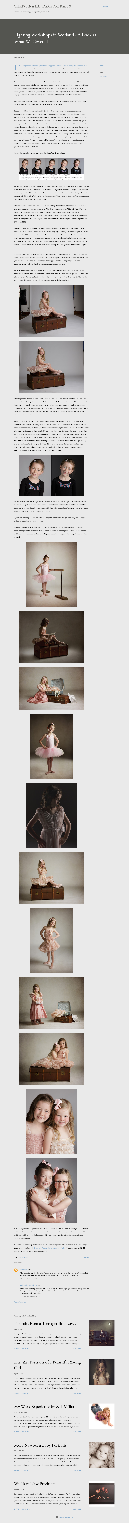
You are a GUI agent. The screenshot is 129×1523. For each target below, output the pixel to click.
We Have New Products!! (35, 1483)
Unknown (23, 1269)
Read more (77, 1349)
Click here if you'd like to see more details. (49, 1248)
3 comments (25, 1509)
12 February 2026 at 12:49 (30, 1296)
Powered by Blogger (66, 1517)
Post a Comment (20, 1302)
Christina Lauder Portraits (42, 6)
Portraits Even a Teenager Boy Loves (45, 1323)
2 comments (25, 1393)
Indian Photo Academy (28, 1285)
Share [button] (102, 65)
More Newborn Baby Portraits (40, 1445)
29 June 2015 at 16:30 (28, 1279)
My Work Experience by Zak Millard (45, 1406)
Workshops (103, 76)
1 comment (25, 1349)
